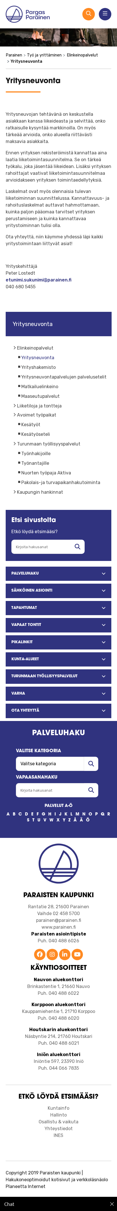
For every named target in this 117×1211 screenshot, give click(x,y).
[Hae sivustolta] (77, 547)
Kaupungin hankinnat (40, 492)
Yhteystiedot (59, 1128)
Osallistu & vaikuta (58, 1121)
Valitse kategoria (38, 751)
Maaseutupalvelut (40, 396)
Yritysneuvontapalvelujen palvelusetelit (63, 377)
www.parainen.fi (58, 927)
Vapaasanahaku (36, 777)
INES (58, 1135)
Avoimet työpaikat (36, 415)
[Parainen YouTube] (77, 955)
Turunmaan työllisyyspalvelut (48, 444)
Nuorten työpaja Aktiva (46, 473)
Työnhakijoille (36, 453)
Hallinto (58, 1115)
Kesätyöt (30, 424)
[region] (58, 1204)
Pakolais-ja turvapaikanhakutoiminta (60, 482)
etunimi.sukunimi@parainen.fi (39, 280)
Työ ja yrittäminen (44, 55)
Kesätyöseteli (35, 434)
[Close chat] (112, 1204)
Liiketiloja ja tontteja (39, 406)
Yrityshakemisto (38, 367)
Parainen (14, 55)
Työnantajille (35, 463)
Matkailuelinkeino (39, 386)
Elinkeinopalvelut (35, 348)
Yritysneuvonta (37, 357)
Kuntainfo (58, 1108)
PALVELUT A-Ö (58, 806)
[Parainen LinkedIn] (64, 955)
